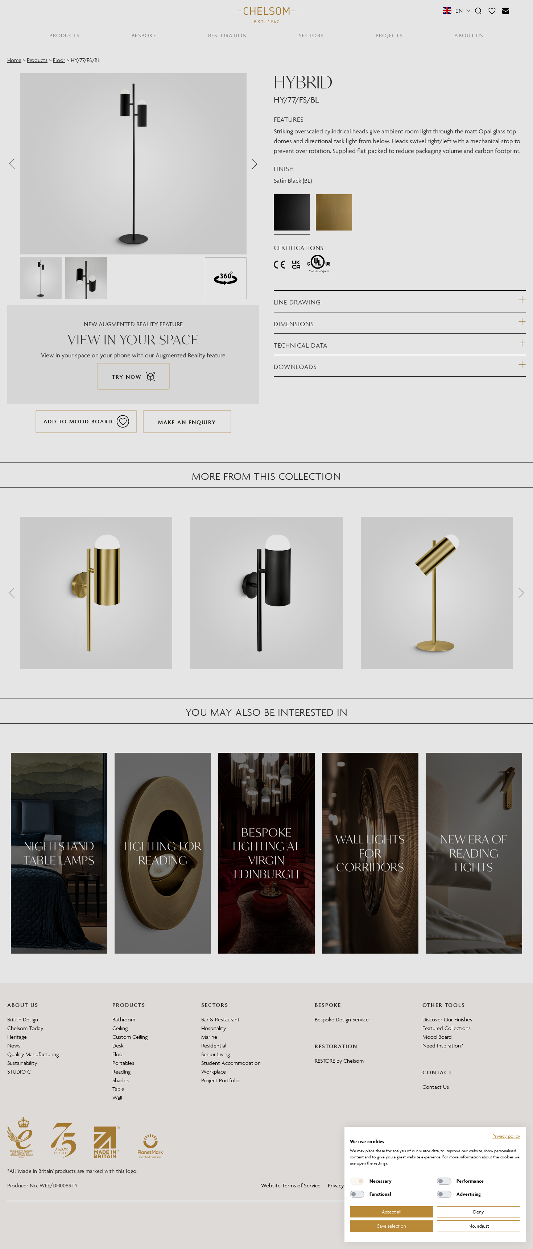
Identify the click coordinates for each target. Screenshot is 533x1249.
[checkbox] (357, 1181)
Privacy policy (506, 1136)
